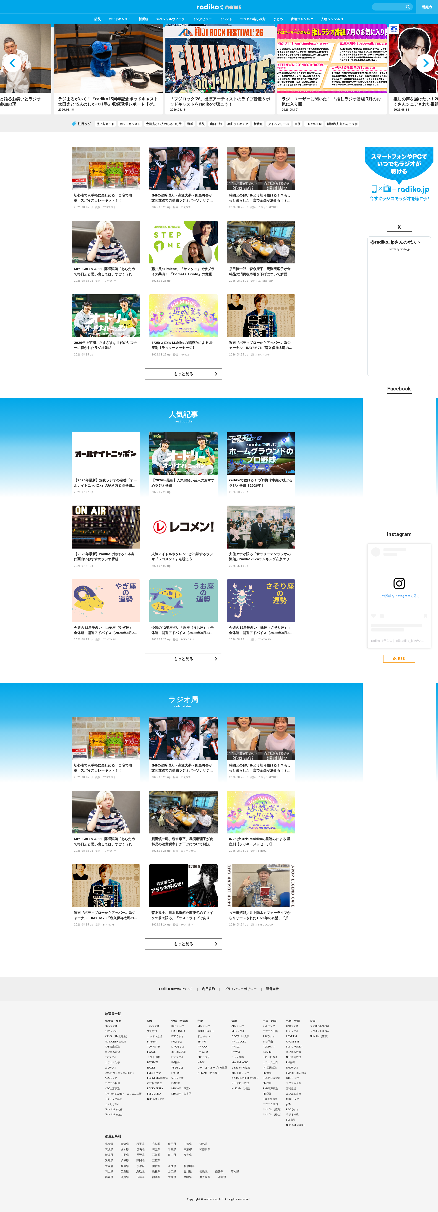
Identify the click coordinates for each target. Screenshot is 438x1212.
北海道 (109, 1144)
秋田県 (172, 1144)
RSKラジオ (269, 1036)
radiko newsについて (176, 989)
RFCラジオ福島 (113, 1099)
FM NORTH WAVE (115, 1041)
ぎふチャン (204, 1036)
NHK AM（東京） (157, 1099)
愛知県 (109, 1160)
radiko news (219, 6)
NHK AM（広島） (273, 1109)
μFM (288, 1104)
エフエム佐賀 (293, 1051)
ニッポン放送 (154, 1036)
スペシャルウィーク (170, 19)
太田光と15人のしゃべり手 (164, 124)
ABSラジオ (111, 1077)
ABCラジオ (238, 1025)
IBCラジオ (110, 1057)
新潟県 (109, 1155)
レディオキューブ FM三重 (212, 1067)
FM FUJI (175, 1072)
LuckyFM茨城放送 (157, 1077)
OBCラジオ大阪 (240, 1036)
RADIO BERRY (155, 1088)
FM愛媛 (267, 1093)
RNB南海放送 (270, 1088)
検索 (408, 7)
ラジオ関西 (238, 1057)
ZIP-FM (202, 1041)
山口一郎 (216, 124)
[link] (395, 242)
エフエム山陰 (270, 1031)
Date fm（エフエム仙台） (120, 1072)
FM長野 (175, 1083)
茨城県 (109, 1149)
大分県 (172, 1177)
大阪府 (109, 1166)
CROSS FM (292, 1041)
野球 (190, 124)
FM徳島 (267, 1072)
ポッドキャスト (120, 19)
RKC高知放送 (270, 1099)
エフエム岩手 (112, 1062)
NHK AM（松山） (273, 1114)
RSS (401, 659)
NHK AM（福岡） (296, 1125)
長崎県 (140, 1177)
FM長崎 (290, 1062)
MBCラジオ (292, 1099)
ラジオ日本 (153, 1057)
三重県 (156, 1160)
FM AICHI (203, 1046)
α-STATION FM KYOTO (245, 1077)
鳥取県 (140, 1171)
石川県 (156, 1155)
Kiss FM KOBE (240, 1062)
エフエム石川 (178, 1051)
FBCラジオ (177, 1057)
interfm (151, 1041)
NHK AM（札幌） (115, 1109)
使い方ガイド (105, 124)
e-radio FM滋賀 (241, 1067)
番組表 (427, 7)
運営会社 (272, 989)
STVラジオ (111, 1031)
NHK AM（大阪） (241, 1088)
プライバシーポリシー (240, 989)
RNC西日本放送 (271, 1077)
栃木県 (125, 1149)
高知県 (235, 1171)
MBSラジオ (238, 1031)
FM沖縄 (290, 1119)
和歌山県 (189, 1166)
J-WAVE (151, 1051)
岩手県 (140, 1144)
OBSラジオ (292, 1077)
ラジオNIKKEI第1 (319, 1025)
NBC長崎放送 (293, 1057)
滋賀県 (156, 1166)
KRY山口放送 (270, 1057)
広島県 (125, 1171)
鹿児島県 (204, 1177)
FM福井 (175, 1062)
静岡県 (140, 1160)
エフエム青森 (112, 1051)
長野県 (140, 1155)
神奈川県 (204, 1149)
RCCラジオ (269, 1046)
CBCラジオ (204, 1025)
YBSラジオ (177, 1067)
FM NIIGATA (178, 1031)
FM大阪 (236, 1051)
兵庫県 (125, 1166)
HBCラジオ (111, 1025)
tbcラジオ (110, 1067)
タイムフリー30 (278, 124)
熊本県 (156, 1177)
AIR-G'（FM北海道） (116, 1036)
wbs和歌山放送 (240, 1083)
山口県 (172, 1171)
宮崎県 (188, 1177)
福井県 (188, 1155)
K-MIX (201, 1062)
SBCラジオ (177, 1077)
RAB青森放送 (112, 1046)
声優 (297, 124)
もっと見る (183, 373)
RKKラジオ (292, 1067)
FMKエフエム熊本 (296, 1072)
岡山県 (109, 1171)
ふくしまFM (112, 1104)
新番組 (143, 19)
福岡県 (109, 1177)
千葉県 (172, 1149)
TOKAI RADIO (206, 1031)
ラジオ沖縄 (292, 1114)
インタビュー (202, 19)
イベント (225, 19)
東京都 (188, 1149)
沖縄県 (222, 1177)
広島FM (267, 1051)
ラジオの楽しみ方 (253, 19)
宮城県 (156, 1144)
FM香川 (267, 1083)
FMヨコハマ (154, 1072)
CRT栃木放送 (154, 1083)
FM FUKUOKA (294, 1046)
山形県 (188, 1144)
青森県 (125, 1144)
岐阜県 (125, 1160)
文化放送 (152, 1031)
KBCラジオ (292, 1031)
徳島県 (203, 1171)
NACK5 (151, 1067)
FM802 (235, 1046)
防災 (97, 19)
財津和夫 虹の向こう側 (342, 124)
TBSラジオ (153, 1025)
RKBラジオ (292, 1025)
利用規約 (208, 989)
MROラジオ (178, 1046)
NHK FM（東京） (320, 1036)
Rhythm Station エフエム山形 (123, 1093)
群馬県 (140, 1149)
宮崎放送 (291, 1088)
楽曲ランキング (237, 124)
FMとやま (176, 1041)
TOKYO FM (314, 124)
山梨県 (125, 1155)
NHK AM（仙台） (115, 1114)
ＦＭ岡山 (268, 1041)
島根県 (156, 1171)
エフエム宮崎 (293, 1093)
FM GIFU (203, 1051)
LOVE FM (291, 1036)
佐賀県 (125, 1177)
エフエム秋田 (112, 1083)
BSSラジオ (269, 1025)
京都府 (140, 1166)
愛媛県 (219, 1171)
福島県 (203, 1144)
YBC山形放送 (112, 1088)
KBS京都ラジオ (240, 1072)
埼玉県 (156, 1149)
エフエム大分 (293, 1083)
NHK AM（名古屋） (182, 1093)
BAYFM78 (152, 1062)
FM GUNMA (154, 1093)
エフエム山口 (270, 1062)
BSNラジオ (177, 1025)
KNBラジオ (177, 1036)
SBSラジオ (204, 1057)
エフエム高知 (270, 1104)
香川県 (188, 1171)
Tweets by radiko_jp (399, 249)
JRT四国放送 (270, 1067)
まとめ (278, 19)
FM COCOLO (239, 1041)
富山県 (172, 1155)
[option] (107, 69)
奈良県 (172, 1166)
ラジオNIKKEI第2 (319, 1031)
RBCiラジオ (292, 1109)
